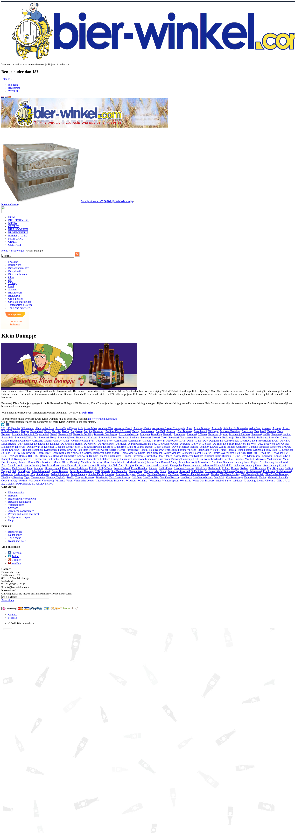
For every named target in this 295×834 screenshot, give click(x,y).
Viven (69, 480)
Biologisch (14, 295)
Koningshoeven (22, 459)
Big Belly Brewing (166, 431)
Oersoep (139, 465)
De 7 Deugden (211, 440)
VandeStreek (251, 477)
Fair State (83, 449)
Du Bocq (108, 446)
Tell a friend (14, 537)
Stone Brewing (79, 474)
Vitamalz (60, 480)
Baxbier (56, 431)
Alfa (80, 428)
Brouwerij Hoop (47, 437)
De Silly (206, 443)
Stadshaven (42, 474)
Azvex (286, 428)
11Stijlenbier (13, 428)
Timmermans (38, 477)
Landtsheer (93, 459)
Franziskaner (205, 449)
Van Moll (219, 477)
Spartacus (173, 471)
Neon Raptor (251, 462)
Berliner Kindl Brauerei (118, 431)
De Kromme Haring (71, 443)
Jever (161, 455)
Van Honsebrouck (203, 477)
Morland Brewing (136, 462)
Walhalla (143, 480)
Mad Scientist (274, 459)
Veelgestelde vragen (19, 517)
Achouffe (60, 428)
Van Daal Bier (151, 477)
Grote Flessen (15, 298)
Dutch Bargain (162, 446)
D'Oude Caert (170, 440)
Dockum (60, 446)
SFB (97, 471)
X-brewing (250, 480)
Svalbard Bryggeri (126, 474)
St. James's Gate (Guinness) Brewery (225, 471)
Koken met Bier (16, 540)
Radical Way (165, 468)
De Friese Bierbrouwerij (265, 440)
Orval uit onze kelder (19, 301)
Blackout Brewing (230, 431)
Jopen (169, 455)
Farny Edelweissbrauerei (102, 449)
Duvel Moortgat (180, 446)
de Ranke (185, 443)
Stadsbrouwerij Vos (24, 474)
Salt (14, 471)
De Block (245, 440)
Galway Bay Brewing (23, 452)
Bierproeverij (15, 292)
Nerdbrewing (267, 462)
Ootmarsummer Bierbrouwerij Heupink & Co (207, 465)
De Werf (251, 443)
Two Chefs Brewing (120, 477)
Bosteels (5, 434)
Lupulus (239, 459)
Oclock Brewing (97, 465)
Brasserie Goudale (128, 434)
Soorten (12, 289)
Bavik (47, 431)
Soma (163, 471)
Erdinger (26, 449)
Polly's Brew (105, 468)
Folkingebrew (156, 449)
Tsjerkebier (102, 477)
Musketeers (204, 462)
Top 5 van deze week (19, 307)
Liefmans (125, 459)
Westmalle (185, 480)
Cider (11, 277)
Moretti (121, 462)
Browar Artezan (203, 437)
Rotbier (244, 468)
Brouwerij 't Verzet (197, 434)
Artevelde (217, 428)
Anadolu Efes (105, 428)
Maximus (47, 462)
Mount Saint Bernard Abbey (162, 462)
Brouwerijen (15, 531)
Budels (252, 437)
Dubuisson (120, 446)
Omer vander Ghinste (157, 465)
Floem (144, 449)
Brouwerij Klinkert (86, 437)
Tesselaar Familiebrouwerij (194, 474)
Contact (12, 614)
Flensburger (133, 449)
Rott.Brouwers (258, 468)
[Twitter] (3, 425)
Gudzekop (157, 452)
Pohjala (93, 468)
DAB (182, 440)
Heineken (240, 452)
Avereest (266, 428)
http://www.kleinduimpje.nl (102, 418)
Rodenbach (214, 468)
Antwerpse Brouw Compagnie (168, 428)
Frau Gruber (219, 449)
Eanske (194, 446)
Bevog (135, 431)
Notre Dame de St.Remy (73, 465)
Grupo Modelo (129, 452)
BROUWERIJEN (18, 232)
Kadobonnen (15, 534)
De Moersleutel (106, 443)
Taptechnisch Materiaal (20, 304)
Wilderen (237, 480)
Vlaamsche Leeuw (84, 480)
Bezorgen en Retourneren (22, 498)
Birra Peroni (200, 431)
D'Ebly (158, 440)
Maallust (249, 459)
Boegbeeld (260, 431)
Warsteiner (155, 480)
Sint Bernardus (119, 471)
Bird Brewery (185, 431)
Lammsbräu (79, 459)
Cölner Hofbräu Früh (82, 440)
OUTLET (13, 226)
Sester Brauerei (60, 471)
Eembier (204, 446)
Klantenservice (16, 492)
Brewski (167, 434)
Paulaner (38, 468)
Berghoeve (76, 431)
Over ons (13, 507)
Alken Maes (90, 428)
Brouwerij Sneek (108, 437)
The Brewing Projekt (252, 474)
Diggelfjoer (7, 446)
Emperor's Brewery (280, 446)
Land (11, 286)
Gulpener (187, 452)
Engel (4, 449)
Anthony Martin (142, 428)
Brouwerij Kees (66, 437)
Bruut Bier (241, 437)
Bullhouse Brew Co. (268, 437)
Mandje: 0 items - (94, 201)
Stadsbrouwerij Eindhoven (260, 471)
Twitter (15, 556)
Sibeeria (105, 471)
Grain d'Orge (112, 452)
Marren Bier (34, 462)
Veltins (262, 477)
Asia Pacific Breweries (235, 428)
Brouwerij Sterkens (128, 437)
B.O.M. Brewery (10, 431)
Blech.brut (247, 431)
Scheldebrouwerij (41, 471)
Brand (53, 434)
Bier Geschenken (17, 274)
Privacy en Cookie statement (23, 514)
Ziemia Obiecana (266, 480)
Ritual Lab (201, 468)
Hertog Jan (264, 452)
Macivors (260, 459)
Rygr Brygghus (275, 468)
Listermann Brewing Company (175, 459)
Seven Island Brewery (82, 471)
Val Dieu (137, 477)
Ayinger (276, 428)
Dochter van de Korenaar (40, 446)
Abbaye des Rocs (44, 428)
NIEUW (12, 223)
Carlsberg (37, 440)
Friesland (13, 261)
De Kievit (39, 443)
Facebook (17, 552)
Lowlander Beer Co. (222, 459)
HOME (12, 217)
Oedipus (129, 465)
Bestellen (13, 495)
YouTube (16, 563)
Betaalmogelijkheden (19, 501)
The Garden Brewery (277, 474)
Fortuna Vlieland (187, 449)
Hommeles (46, 455)
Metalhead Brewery (91, 462)
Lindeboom (137, 459)
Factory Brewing (67, 449)
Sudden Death (96, 474)
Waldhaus (131, 480)
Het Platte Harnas (17, 455)
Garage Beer (43, 452)
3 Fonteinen (27, 428)
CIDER (12, 241)
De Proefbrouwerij (168, 443)
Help (10, 520)
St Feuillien (197, 471)
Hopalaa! (58, 455)
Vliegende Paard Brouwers (110, 480)
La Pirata (66, 459)
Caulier (48, 440)
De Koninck (52, 443)
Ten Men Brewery (157, 474)
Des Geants (282, 443)
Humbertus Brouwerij (76, 455)
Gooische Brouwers (93, 452)
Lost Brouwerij (201, 459)
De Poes (152, 443)
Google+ (16, 559)
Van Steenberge (234, 477)
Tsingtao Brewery (84, 477)
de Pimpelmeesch (137, 443)
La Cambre (53, 459)
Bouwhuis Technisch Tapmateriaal (30, 434)
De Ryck (196, 443)
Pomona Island (122, 468)
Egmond (253, 446)
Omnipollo (176, 465)
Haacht (197, 452)
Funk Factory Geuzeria (250, 449)
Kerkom (198, 455)
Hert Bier (252, 452)
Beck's (65, 431)
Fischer (121, 449)
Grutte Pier (144, 452)
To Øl (70, 477)
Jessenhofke (150, 455)
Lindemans (151, 459)
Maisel (22, 462)
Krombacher (39, 459)
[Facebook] (8, 425)
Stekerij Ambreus (60, 474)
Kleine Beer (239, 455)
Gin (10, 280)
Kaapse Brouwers (183, 455)
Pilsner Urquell (53, 468)
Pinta (65, 468)
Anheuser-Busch (123, 428)
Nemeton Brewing (233, 462)
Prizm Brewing (139, 468)
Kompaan (267, 455)
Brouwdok (179, 434)
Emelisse (264, 446)
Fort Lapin (171, 449)
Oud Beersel (19, 468)
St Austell (184, 471)
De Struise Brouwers (234, 443)
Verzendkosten (16, 504)
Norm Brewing (32, 465)
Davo (198, 440)
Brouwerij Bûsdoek (239, 434)
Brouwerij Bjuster (218, 434)
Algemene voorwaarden (21, 510)
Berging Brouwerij (94, 431)
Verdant (23, 480)
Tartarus (141, 474)
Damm (190, 440)
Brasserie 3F (65, 434)
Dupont (149, 446)
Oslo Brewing (270, 465)
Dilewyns (20, 446)
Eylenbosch (50, 449)
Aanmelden (7, 600)
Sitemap (12, 617)
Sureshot (109, 474)
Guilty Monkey (172, 452)
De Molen (121, 443)
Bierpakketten (15, 271)
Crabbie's (148, 440)
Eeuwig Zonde (218, 446)
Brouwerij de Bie (260, 434)
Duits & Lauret (135, 446)
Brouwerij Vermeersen (180, 437)
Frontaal (232, 449)
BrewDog (156, 434)
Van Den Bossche (169, 477)
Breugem (145, 434)
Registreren (14, 87)
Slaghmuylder (151, 471)
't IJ (3, 428)
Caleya (284, 437)
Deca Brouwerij (266, 443)
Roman (235, 468)
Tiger (27, 477)
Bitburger (213, 431)
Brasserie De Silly (83, 434)
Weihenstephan (170, 480)
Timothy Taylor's (55, 477)
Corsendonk (134, 440)
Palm (29, 468)
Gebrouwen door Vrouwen (66, 452)
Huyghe (127, 455)
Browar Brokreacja (223, 437)
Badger (25, 431)
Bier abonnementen (18, 268)
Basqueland (36, 431)
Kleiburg (209, 455)
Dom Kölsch (73, 446)
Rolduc (226, 468)
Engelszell (14, 449)
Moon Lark (110, 462)
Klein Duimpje (223, 455)
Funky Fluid (270, 449)
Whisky (12, 283)
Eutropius (37, 449)
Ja (10, 79)
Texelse (215, 474)
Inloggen (13, 84)
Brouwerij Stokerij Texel (154, 437)
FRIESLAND (16, 238)
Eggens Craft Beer (237, 446)
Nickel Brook (15, 465)
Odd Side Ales (115, 465)
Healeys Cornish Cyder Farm (218, 452)
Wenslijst (13, 90)
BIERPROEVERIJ (18, 220)
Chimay (57, 440)
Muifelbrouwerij (188, 462)
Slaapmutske (135, 471)
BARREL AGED (17, 235)
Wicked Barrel (223, 480)
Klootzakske (254, 455)
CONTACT (14, 244)
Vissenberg (48, 480)
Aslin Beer (255, 428)
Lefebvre (105, 459)
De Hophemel (25, 443)
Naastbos (217, 462)
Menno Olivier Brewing (67, 462)
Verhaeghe (34, 480)
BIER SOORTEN (18, 229)
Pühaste (153, 468)
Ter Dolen (173, 474)
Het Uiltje (33, 455)
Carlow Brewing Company (16, 440)
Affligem (72, 428)
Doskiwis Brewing (91, 446)
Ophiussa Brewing (244, 465)
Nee (4, 79)
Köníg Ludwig (282, 455)
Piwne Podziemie (78, 468)
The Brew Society (230, 474)
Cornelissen (120, 440)
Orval (258, 465)
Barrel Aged (14, 264)
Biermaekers (147, 431)
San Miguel (24, 471)
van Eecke (186, 477)
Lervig (114, 459)
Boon (280, 431)
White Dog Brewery (203, 480)
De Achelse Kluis (229, 440)
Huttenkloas (114, 455)
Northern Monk (50, 465)
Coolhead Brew (104, 440)
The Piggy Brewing (12, 477)
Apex (189, 428)
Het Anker (277, 452)
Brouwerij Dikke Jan (26, 437)
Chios (66, 440)
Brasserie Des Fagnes (105, 434)
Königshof (7, 459)
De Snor (217, 443)
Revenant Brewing (184, 468)
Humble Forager (98, 455)
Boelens (271, 431)
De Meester (90, 443)
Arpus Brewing (202, 428)
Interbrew (138, 455)
